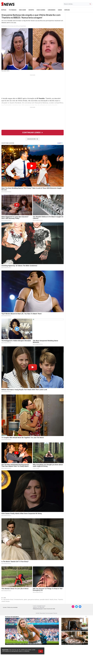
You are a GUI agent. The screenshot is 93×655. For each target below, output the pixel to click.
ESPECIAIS (67, 9)
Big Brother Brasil (8, 599)
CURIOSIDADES (51, 9)
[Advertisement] (32, 86)
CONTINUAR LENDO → (32, 132)
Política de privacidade (12, 607)
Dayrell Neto (23, 26)
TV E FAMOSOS (12, 9)
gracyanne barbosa (33, 599)
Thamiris (60, 599)
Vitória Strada (5, 601)
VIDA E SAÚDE (22, 9)
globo (25, 599)
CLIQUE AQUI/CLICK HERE (49, 608)
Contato (5, 607)
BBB (4, 597)
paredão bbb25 (44, 599)
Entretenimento (18, 599)
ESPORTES (31, 9)
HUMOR (60, 9)
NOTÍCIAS (3, 9)
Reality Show (53, 599)
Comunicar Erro (31, 139)
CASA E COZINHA (41, 9)
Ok (40, 651)
